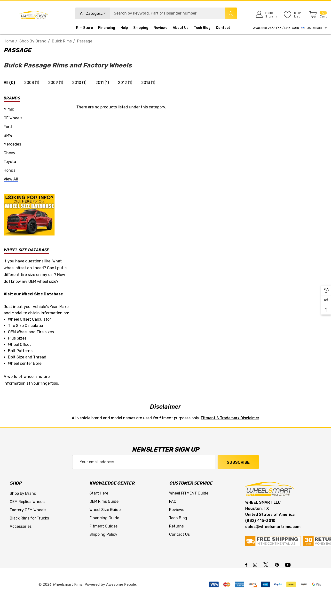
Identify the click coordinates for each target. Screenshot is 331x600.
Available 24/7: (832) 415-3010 (276, 28)
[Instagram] (256, 564)
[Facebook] (246, 564)
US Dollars (313, 28)
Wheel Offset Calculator (29, 319)
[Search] (231, 13)
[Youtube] (288, 564)
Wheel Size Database (42, 294)
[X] (266, 564)
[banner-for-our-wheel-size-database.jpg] (29, 214)
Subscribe (238, 462)
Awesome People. (121, 584)
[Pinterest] (278, 564)
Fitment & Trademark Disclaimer (230, 418)
